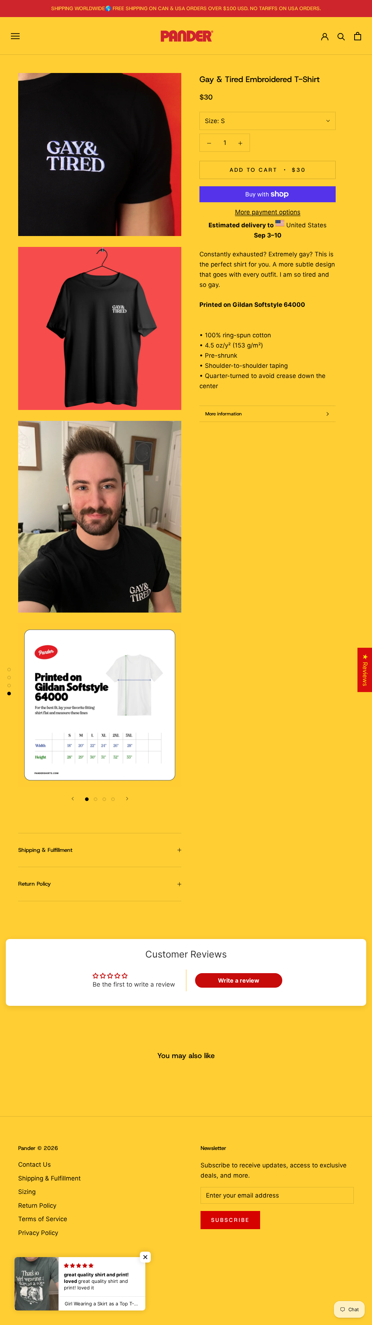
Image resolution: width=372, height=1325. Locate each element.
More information (223, 414)
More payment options (267, 212)
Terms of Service (42, 1219)
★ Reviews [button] (365, 669)
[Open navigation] (15, 36)
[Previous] (73, 798)
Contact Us (34, 1164)
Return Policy (34, 883)
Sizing (27, 1191)
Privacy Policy (38, 1232)
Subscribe (230, 1220)
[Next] (127, 798)
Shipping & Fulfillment (45, 850)
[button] (145, 1257)
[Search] (341, 36)
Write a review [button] (238, 980)
